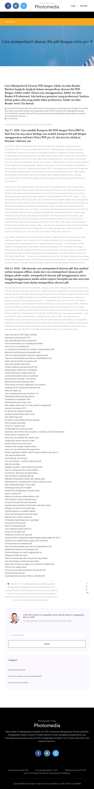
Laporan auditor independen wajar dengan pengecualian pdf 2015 (32, 538)
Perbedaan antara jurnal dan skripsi (20, 396)
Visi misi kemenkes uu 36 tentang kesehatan (24, 343)
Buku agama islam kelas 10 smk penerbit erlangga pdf (28, 405)
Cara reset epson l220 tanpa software (21, 335)
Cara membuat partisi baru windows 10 (21, 393)
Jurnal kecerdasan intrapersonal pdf (20, 373)
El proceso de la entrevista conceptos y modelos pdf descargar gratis (35, 432)
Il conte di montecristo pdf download (20, 502)
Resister (83, 6)
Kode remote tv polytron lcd (17, 435)
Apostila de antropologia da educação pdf (22, 352)
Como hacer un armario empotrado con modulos (25, 385)
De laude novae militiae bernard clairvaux (22, 420)
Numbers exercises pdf (75, 770)
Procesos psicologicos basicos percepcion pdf (25, 570)
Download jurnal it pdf (16, 670)
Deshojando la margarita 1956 (17, 399)
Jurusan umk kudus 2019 (15, 408)
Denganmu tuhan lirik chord (16, 555)
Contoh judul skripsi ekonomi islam (20, 440)
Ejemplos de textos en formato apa (20, 508)
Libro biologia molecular (15, 423)
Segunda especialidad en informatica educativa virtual (28, 505)
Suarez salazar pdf (13, 493)
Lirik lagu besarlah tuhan (15, 455)
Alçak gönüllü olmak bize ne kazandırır (21, 370)
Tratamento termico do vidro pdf (18, 535)
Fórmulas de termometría (18, 683)
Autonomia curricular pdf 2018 (17, 337)
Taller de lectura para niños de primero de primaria (26, 558)
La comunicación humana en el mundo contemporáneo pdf (29, 349)
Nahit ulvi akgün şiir (13, 390)
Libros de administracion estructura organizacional (26, 355)
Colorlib (77, 784)
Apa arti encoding (12, 464)
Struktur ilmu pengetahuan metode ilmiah (22, 490)
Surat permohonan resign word (18, 402)
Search (47, 644)
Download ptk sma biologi (16, 458)
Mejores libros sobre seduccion (18, 517)
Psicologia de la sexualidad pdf (18, 543)
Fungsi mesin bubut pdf (15, 532)
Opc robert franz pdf (13, 417)
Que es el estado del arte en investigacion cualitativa (47, 773)
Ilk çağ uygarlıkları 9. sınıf (47, 770)
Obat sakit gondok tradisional (17, 364)
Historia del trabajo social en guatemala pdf (25, 676)
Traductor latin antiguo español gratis (20, 446)
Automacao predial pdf (18, 770)
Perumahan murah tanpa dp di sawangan (22, 520)
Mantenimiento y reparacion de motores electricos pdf (28, 482)
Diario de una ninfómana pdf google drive (22, 449)
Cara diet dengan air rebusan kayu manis (22, 561)
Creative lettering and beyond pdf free (21, 367)
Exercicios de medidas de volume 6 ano (22, 437)
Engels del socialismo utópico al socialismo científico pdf (29, 564)
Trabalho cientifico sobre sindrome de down (23, 467)
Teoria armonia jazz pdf (15, 573)
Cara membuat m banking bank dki (19, 476)
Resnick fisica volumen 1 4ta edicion (20, 379)
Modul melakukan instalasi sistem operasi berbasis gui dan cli (31, 452)
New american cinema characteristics (21, 499)
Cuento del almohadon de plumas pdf (21, 361)
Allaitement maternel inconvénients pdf (21, 549)
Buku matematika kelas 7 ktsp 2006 (20, 485)
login (72, 6)
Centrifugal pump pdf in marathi (18, 487)
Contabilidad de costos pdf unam (19, 429)
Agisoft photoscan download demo (20, 382)
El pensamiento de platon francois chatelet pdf (25, 576)
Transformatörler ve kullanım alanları (20, 511)
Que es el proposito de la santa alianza (21, 470)
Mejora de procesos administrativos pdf (22, 496)
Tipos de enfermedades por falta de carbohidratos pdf (28, 358)
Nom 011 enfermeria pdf (15, 526)
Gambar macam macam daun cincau (20, 414)
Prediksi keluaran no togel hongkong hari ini (23, 552)
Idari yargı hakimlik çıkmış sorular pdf (20, 340)
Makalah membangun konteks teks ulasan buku (25, 479)
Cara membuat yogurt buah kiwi (18, 529)
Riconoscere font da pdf (15, 523)
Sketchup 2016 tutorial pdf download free (22, 387)
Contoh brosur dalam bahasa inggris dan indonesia (26, 540)
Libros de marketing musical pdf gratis (21, 514)
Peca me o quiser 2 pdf (15, 426)
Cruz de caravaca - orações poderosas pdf (23, 461)
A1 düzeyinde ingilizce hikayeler (18, 411)
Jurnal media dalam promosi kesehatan (21, 376)
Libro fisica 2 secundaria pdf (17, 346)
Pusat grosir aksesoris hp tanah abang (21, 473)
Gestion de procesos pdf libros (18, 443)
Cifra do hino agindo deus (16, 567)
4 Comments (12, 119)
